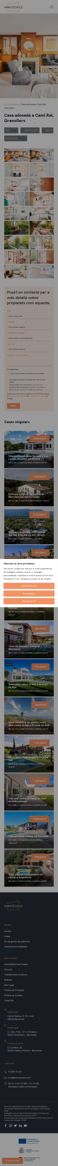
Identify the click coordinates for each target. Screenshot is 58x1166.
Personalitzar (29, 593)
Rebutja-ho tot (29, 601)
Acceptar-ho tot (29, 586)
